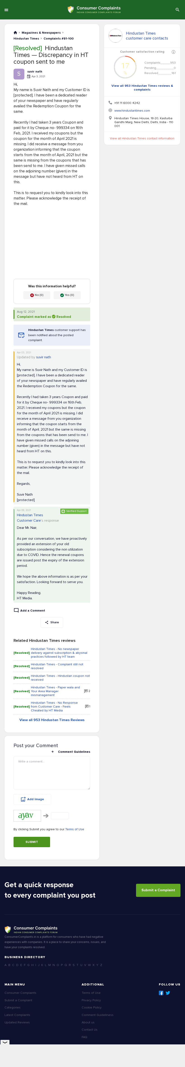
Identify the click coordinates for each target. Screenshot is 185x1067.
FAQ (84, 1037)
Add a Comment (32, 610)
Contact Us (89, 1030)
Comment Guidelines (74, 752)
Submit (31, 842)
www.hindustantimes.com (132, 111)
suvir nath (43, 357)
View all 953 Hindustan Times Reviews (52, 720)
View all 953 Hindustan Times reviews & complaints (142, 87)
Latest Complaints (17, 1015)
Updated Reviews (17, 1022)
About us (88, 1022)
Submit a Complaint (158, 890)
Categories (13, 1007)
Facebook (161, 993)
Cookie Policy (92, 1007)
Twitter (168, 993)
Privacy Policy (91, 1000)
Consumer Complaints (20, 993)
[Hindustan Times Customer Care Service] (116, 36)
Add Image (35, 799)
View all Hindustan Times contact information (142, 138)
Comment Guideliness (97, 1015)
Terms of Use (74, 829)
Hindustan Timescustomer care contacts (147, 36)
